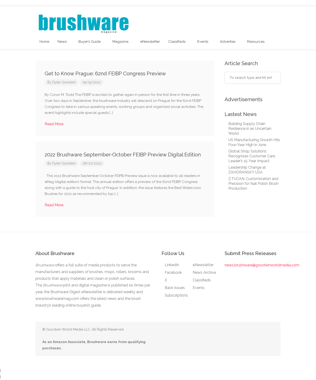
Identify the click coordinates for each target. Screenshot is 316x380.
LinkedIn (172, 265)
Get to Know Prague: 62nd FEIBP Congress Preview (105, 73)
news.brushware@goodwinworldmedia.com (262, 265)
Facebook (173, 272)
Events (202, 42)
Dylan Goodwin (64, 82)
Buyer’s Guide (89, 42)
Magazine (120, 42)
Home (44, 42)
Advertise (227, 42)
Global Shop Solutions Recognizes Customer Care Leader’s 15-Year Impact (251, 156)
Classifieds (177, 42)
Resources (255, 42)
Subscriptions (176, 295)
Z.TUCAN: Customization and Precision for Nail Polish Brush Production (253, 183)
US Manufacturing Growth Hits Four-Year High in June (254, 142)
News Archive (204, 272)
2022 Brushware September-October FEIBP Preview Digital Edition (123, 155)
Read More (54, 124)
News (62, 42)
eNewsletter (150, 42)
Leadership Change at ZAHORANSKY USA (247, 169)
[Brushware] (84, 23)
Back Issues (175, 288)
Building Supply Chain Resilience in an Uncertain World (249, 129)
